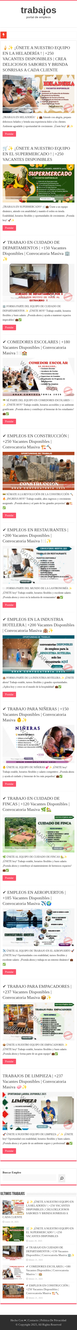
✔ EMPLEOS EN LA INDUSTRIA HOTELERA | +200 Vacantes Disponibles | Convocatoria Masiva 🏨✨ (38, 625)
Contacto (33, 1320)
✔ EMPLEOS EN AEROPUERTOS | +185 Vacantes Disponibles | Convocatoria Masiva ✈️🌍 (34, 898)
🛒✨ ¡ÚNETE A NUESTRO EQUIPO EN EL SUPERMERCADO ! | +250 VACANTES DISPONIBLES (36, 154)
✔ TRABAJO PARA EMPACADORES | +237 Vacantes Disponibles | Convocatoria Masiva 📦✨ (37, 992)
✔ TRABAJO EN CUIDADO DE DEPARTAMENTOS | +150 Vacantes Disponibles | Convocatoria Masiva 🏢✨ (50, 1251)
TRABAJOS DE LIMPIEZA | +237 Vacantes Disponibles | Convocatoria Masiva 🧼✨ (34, 1081)
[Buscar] (61, 1178)
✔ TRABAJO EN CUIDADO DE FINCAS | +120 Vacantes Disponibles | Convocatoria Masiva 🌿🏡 (36, 804)
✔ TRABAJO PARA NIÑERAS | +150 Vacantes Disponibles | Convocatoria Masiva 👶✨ (36, 714)
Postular (9, 133)
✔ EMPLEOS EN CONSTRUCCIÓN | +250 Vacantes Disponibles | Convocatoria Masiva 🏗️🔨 (36, 441)
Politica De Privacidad (53, 1320)
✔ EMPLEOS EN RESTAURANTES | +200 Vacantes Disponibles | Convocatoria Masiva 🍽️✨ (35, 535)
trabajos (38, 10)
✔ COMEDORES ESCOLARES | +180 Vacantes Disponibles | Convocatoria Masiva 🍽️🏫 (36, 347)
